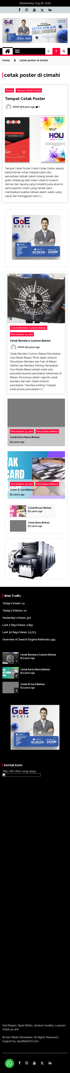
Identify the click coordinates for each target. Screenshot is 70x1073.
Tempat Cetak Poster (28, 90)
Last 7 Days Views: (14, 625)
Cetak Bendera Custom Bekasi (28, 327)
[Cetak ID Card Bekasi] (36, 475)
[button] (48, 51)
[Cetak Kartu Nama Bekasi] (36, 422)
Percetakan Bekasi (47, 431)
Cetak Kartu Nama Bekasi (25, 437)
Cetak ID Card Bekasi (22, 489)
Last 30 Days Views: (15, 632)
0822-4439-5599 (25, 771)
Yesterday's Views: (14, 617)
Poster (9, 90)
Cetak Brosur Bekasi (39, 508)
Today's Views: (12, 603)
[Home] (7, 51)
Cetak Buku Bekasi (38, 522)
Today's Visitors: (13, 610)
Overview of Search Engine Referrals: (26, 639)
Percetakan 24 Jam (22, 334)
